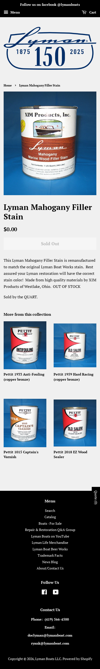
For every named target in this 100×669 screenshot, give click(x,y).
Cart (92, 12)
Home (8, 85)
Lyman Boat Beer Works (50, 549)
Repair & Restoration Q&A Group (50, 530)
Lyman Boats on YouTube (50, 536)
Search (50, 510)
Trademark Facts (50, 555)
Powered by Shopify (77, 659)
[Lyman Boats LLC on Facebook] (44, 593)
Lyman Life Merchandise (50, 542)
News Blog (50, 562)
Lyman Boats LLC (48, 659)
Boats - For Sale (50, 523)
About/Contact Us (50, 568)
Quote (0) (96, 498)
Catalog (50, 517)
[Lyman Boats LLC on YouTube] (55, 593)
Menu (14, 12)
